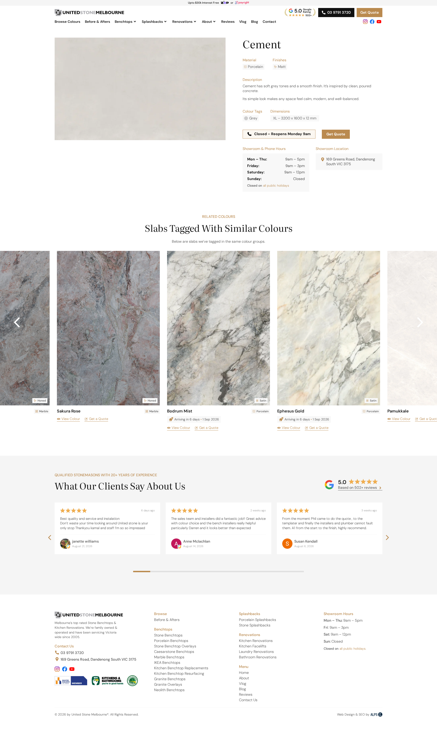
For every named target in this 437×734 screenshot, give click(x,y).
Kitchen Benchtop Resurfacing (179, 673)
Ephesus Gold (290, 411)
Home (244, 672)
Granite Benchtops (169, 679)
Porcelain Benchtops (171, 640)
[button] (420, 322)
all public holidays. (353, 648)
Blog (254, 21)
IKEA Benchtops (167, 662)
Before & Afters (97, 21)
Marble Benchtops (169, 657)
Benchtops (123, 21)
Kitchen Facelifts (252, 646)
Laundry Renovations (256, 651)
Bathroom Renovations (258, 657)
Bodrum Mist (179, 411)
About (207, 21)
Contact (269, 21)
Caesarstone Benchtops (174, 651)
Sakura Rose (69, 411)
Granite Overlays (168, 684)
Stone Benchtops (168, 635)
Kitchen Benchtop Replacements (181, 668)
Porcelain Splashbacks (257, 619)
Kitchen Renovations (256, 640)
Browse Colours (67, 21)
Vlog (242, 21)
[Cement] (140, 89)
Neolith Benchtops (169, 690)
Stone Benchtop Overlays (175, 646)
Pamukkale (398, 411)
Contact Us (64, 646)
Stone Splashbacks (254, 625)
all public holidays (276, 185)
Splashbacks (152, 21)
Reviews (228, 21)
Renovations (182, 21)
